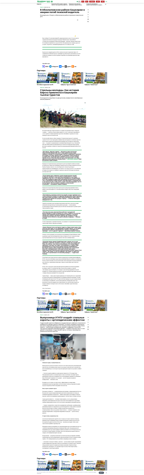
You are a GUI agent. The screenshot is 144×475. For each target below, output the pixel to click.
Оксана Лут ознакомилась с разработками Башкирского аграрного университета (94, 4)
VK (82, 1)
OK (86, 1)
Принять (101, 472)
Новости (39, 4)
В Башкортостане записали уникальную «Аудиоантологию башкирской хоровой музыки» (75, 4)
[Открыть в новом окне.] (45, 66)
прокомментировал (72, 159)
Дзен (98, 1)
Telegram (92, 1)
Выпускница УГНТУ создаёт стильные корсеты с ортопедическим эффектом (59, 4)
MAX (103, 1)
